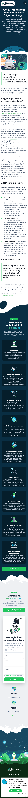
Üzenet (7, 669)
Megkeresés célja (8, 649)
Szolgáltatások (14, 775)
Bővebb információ (14, 787)
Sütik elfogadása (16, 790)
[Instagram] (15, 715)
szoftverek (13, 139)
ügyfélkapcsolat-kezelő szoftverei (11, 113)
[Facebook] (12, 715)
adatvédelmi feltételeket (10, 675)
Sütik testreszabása (23, 793)
